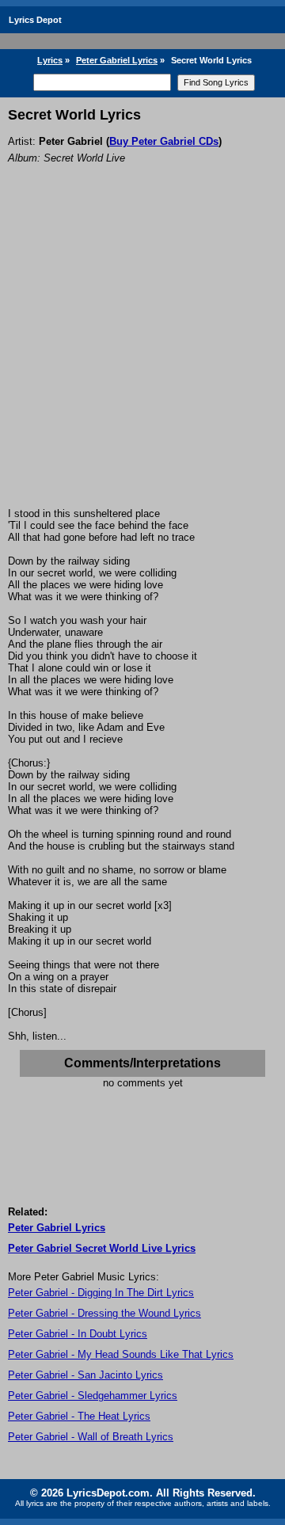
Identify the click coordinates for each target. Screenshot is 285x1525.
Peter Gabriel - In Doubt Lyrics (77, 1334)
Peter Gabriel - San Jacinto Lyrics (85, 1375)
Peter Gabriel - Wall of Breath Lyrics (90, 1437)
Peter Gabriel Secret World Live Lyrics (102, 1248)
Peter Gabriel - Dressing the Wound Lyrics (104, 1313)
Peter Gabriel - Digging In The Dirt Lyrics (101, 1293)
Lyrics (50, 60)
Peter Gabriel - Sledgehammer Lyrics (92, 1395)
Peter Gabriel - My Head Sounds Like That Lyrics (121, 1354)
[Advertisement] (142, 357)
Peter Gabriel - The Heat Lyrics (79, 1416)
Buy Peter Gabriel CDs (163, 141)
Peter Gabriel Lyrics (117, 60)
